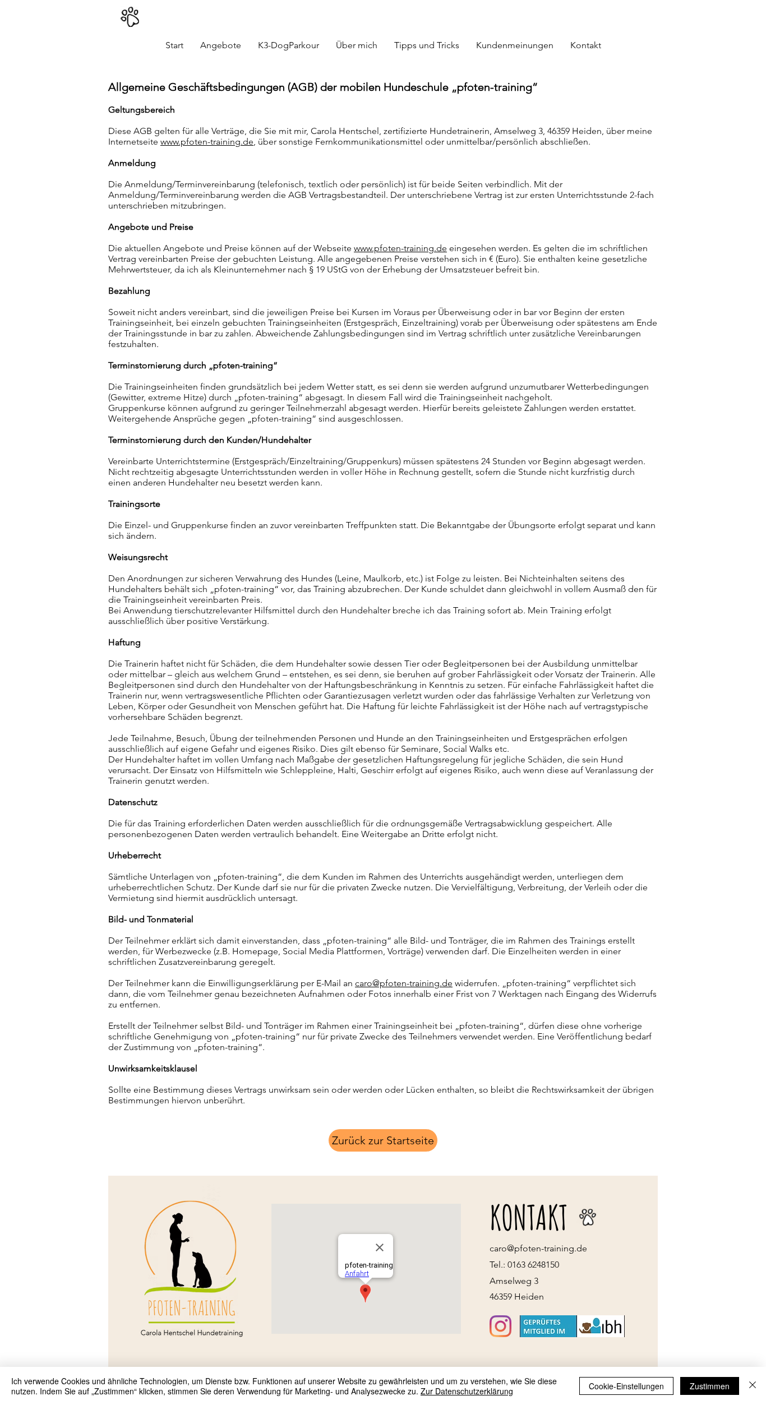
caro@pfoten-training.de (404, 983)
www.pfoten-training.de (206, 141)
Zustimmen (710, 1386)
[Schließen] (752, 1386)
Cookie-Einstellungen (626, 1386)
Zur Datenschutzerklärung (467, 1391)
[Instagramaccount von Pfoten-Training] (500, 1326)
